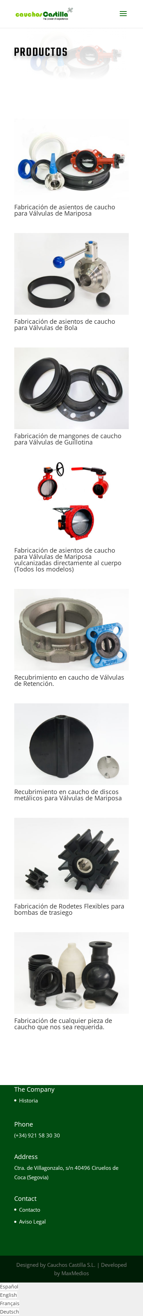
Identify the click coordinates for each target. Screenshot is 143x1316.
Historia (28, 1100)
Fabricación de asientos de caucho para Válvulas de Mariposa (64, 210)
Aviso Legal (32, 1221)
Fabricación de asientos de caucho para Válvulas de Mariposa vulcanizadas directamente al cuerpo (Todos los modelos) (67, 559)
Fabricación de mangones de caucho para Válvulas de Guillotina (67, 439)
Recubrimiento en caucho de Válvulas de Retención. (69, 680)
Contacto (29, 1209)
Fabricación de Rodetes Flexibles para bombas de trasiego (69, 909)
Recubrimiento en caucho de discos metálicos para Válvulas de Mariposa (68, 794)
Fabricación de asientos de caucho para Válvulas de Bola (64, 324)
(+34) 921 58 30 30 (37, 1135)
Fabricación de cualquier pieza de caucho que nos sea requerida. (63, 1023)
